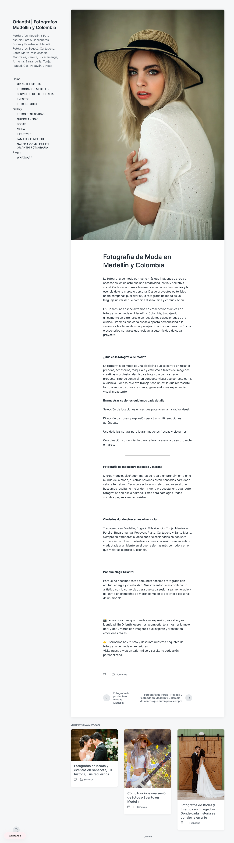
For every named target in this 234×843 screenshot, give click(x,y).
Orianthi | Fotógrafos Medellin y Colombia (35, 24)
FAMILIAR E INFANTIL (31, 139)
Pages (17, 152)
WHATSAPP (24, 157)
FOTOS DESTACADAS (31, 114)
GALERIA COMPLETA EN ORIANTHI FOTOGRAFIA (33, 146)
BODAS (21, 124)
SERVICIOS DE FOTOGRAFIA (35, 94)
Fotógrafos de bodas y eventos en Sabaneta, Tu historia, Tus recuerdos (93, 770)
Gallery (17, 109)
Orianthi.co (140, 650)
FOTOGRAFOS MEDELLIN (33, 89)
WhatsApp (15, 835)
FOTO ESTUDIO (27, 104)
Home (16, 79)
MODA (21, 129)
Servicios (121, 674)
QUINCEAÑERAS (28, 119)
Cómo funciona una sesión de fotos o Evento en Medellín (147, 797)
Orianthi (112, 309)
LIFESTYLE (24, 134)
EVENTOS (23, 99)
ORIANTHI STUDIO (29, 84)
